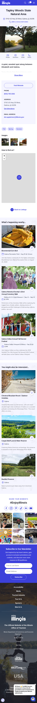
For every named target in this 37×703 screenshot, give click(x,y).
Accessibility (18, 587)
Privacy (18, 641)
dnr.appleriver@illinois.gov (14, 117)
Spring (11, 129)
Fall (4, 129)
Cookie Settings (18, 649)
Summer (19, 129)
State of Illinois (18, 637)
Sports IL (18, 603)
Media (18, 591)
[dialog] (3, 700)
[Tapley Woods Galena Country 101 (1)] (14, 142)
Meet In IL (18, 607)
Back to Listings (20, 209)
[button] (19, 177)
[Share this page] (21, 26)
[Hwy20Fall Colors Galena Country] (23, 142)
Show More (18, 75)
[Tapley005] (5, 142)
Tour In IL (18, 599)
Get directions (9, 109)
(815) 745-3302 (9, 94)
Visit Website (18, 85)
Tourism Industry (18, 595)
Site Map (18, 645)
